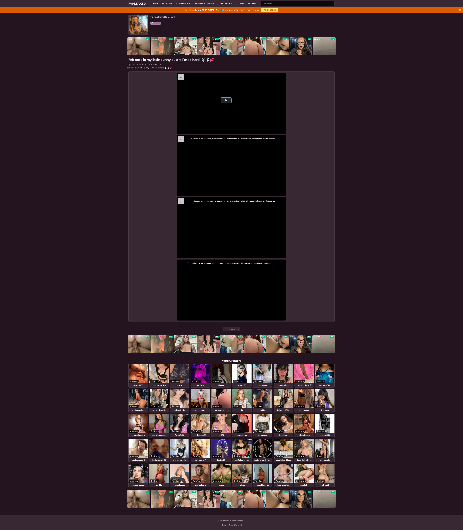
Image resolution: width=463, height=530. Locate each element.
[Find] (332, 3)
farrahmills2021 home (231, 329)
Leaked (137, 3)
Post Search (226, 4)
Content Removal (235, 525)
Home (155, 4)
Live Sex (168, 4)
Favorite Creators (247, 4)
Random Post (185, 4)
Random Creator (206, 4)
